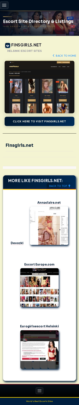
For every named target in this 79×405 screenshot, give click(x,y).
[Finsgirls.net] (39, 87)
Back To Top (58, 186)
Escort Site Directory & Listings (38, 21)
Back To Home (65, 55)
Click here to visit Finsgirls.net (39, 121)
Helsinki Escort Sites (24, 51)
